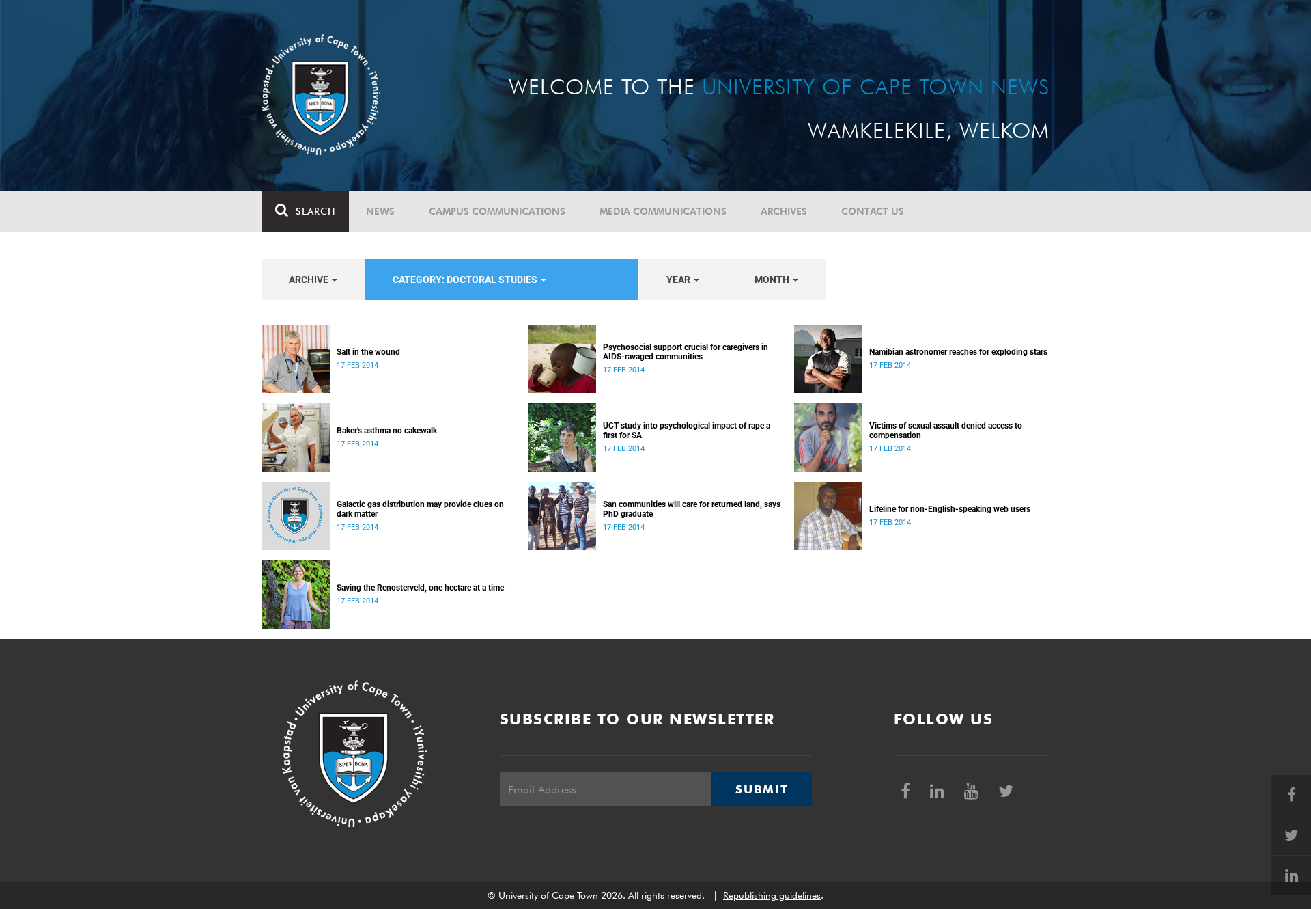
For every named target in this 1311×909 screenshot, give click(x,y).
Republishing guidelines (772, 895)
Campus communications (497, 211)
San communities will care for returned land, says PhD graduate (691, 509)
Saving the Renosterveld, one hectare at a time (420, 588)
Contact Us (872, 211)
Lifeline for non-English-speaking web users (949, 509)
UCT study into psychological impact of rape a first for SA (686, 430)
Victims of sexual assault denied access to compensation (945, 430)
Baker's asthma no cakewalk (387, 430)
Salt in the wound (368, 352)
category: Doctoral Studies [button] (466, 279)
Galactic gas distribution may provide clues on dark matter (420, 509)
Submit (761, 789)
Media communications (663, 211)
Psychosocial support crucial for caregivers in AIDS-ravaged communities (685, 352)
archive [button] (309, 279)
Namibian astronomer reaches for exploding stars (958, 352)
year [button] (679, 279)
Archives (784, 211)
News (380, 211)
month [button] (773, 279)
